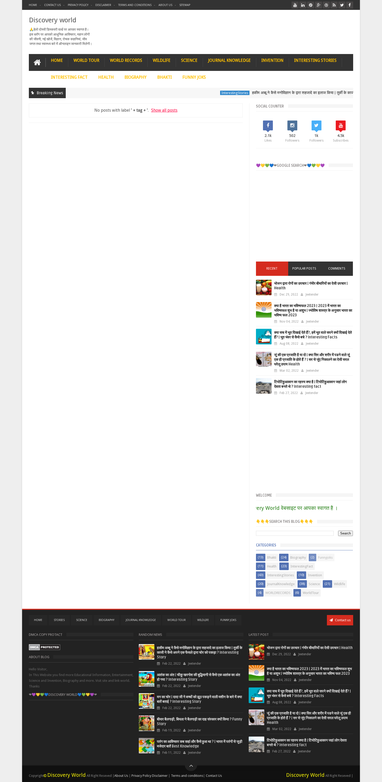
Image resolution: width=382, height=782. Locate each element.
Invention (315, 575)
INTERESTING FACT (69, 77)
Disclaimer (103, 5)
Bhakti (271, 557)
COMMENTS (336, 268)
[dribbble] (326, 5)
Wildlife (339, 584)
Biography (298, 557)
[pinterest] (310, 5)
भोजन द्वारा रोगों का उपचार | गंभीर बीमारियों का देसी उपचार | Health (310, 648)
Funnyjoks (325, 557)
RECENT (272, 268)
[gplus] (318, 5)
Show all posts (164, 110)
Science (314, 584)
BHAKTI (164, 77)
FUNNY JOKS (194, 77)
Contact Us (52, 5)
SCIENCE (189, 60)
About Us (121, 776)
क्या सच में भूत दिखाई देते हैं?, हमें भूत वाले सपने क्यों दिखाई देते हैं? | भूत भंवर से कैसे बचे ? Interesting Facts (313, 334)
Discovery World (66, 775)
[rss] (334, 5)
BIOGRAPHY (135, 77)
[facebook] (349, 5)
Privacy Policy (78, 5)
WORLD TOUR (86, 60)
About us (165, 5)
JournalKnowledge (281, 584)
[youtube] (295, 5)
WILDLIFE (161, 60)
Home (33, 5)
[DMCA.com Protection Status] (44, 649)
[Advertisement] (304, 220)
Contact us (342, 620)
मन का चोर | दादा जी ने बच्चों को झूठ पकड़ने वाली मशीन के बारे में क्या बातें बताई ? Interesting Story (199, 699)
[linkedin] (302, 5)
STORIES (59, 620)
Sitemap (184, 5)
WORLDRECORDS (278, 593)
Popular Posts (304, 268)
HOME (57, 60)
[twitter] (341, 5)
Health (271, 566)
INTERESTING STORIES (315, 60)
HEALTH (106, 77)
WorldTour (311, 593)
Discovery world (52, 20)
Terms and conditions (135, 5)
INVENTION (272, 60)
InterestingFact (302, 566)
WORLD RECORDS (126, 60)
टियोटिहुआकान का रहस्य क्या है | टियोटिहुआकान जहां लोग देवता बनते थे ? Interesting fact (310, 384)
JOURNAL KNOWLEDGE (229, 60)
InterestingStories (223, 93)
